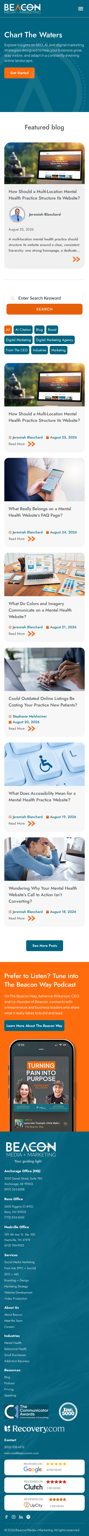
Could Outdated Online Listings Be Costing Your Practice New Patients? (44, 701)
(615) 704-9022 (14, 1245)
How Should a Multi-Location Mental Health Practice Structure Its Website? (44, 194)
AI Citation (23, 329)
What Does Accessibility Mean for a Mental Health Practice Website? (42, 796)
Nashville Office (16, 1226)
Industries (39, 350)
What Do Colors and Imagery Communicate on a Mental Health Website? (40, 610)
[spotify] (28, 1517)
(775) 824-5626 (14, 1217)
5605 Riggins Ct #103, (19, 1206)
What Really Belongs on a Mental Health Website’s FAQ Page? (40, 512)
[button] (81, 9)
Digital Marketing (18, 339)
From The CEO (17, 350)
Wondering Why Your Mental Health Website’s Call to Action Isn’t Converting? (43, 894)
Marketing (58, 350)
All (8, 329)
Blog (39, 329)
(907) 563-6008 (14, 1189)
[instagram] (14, 1517)
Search (44, 309)
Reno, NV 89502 (15, 1212)
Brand (52, 329)
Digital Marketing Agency (54, 339)
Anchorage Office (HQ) (22, 1170)
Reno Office (13, 1198)
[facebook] (6, 1517)
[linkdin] (21, 1517)
